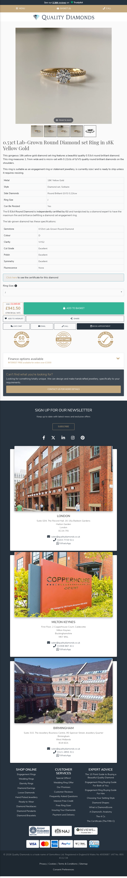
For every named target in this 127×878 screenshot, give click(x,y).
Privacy (43, 863)
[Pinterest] (82, 438)
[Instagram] (73, 438)
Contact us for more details (64, 389)
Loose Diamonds (26, 792)
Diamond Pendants (26, 811)
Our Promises (63, 787)
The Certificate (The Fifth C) (101, 821)
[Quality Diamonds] (63, 17)
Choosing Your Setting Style (101, 798)
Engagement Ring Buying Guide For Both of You (100, 784)
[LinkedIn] (63, 438)
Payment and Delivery (63, 814)
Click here (11, 277)
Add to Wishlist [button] (15, 318)
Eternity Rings (26, 783)
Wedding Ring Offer (64, 782)
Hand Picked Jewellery (26, 797)
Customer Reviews (63, 791)
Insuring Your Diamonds (63, 810)
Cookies (52, 863)
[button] (15, 286)
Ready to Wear (26, 801)
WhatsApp (65, 543)
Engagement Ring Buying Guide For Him (100, 792)
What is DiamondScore (100, 807)
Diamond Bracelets (26, 815)
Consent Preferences (63, 869)
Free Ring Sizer (63, 805)
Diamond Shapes (100, 802)
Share (76, 318)
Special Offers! (63, 778)
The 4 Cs (100, 816)
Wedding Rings (26, 778)
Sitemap (83, 863)
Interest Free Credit (63, 800)
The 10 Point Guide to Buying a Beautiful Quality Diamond (100, 776)
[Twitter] (53, 438)
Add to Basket (75, 308)
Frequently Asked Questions (64, 796)
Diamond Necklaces (26, 806)
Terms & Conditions (68, 863)
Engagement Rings (26, 774)
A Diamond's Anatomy (101, 811)
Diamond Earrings (26, 788)
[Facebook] (43, 438)
